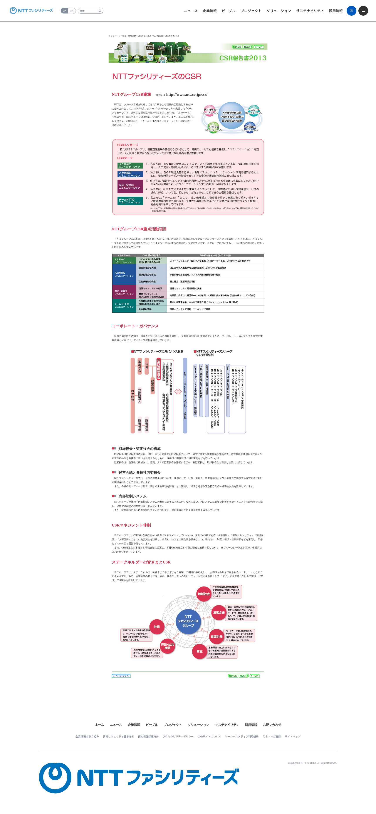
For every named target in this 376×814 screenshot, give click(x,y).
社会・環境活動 (129, 36)
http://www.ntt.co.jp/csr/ (186, 94)
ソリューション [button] (279, 10)
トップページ (114, 36)
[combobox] (90, 11)
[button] (116, 724)
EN (72, 11)
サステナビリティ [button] (310, 10)
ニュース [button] (191, 10)
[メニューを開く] (363, 11)
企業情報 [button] (210, 10)
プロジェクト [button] (251, 10)
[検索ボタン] (99, 10)
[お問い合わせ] (351, 11)
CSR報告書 (158, 36)
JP (64, 10)
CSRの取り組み (144, 36)
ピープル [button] (228, 10)
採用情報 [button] (336, 10)
